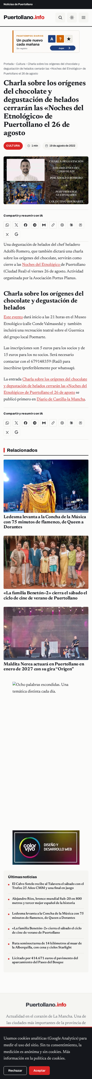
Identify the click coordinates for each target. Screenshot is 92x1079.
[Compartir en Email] (44, 225)
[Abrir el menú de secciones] (83, 17)
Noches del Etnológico (41, 265)
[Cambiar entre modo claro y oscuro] (72, 17)
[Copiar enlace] (53, 225)
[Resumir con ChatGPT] (62, 225)
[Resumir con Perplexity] (80, 225)
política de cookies (49, 1059)
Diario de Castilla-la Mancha (61, 399)
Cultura (20, 64)
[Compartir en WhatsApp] (7, 225)
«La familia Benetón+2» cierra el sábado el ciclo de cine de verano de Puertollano (47, 930)
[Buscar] (60, 17)
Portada (9, 64)
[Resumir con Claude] (71, 225)
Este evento (13, 317)
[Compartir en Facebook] (25, 225)
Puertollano (24, 17)
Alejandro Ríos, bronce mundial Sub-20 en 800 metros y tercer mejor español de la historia (47, 901)
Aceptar (39, 1070)
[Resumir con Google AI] (16, 234)
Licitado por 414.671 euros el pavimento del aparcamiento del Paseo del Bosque (45, 960)
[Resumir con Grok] (7, 234)
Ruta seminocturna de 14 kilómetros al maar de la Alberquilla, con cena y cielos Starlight (47, 946)
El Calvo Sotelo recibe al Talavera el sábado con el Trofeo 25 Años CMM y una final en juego (48, 886)
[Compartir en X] (16, 225)
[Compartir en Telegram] (34, 225)
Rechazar (15, 1070)
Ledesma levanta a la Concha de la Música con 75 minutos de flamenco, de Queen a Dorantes (45, 522)
